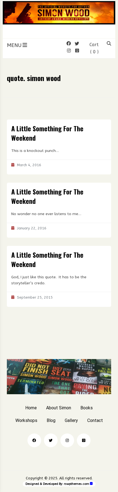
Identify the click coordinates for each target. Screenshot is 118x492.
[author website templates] (91, 483)
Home (31, 407)
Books (86, 407)
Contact (95, 420)
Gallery (71, 420)
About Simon (58, 407)
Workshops (26, 420)
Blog (51, 420)
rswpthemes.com (76, 484)
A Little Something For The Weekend (47, 133)
